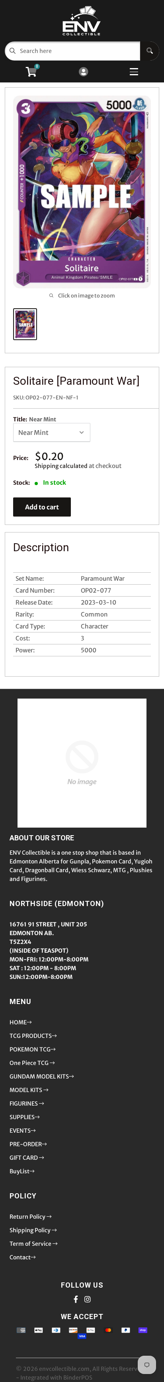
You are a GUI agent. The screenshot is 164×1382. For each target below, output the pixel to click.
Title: (34, 419)
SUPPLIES (22, 1117)
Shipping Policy (31, 1230)
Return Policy (28, 1216)
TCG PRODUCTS (31, 1035)
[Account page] (83, 72)
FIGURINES (24, 1103)
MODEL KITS (26, 1090)
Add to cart (42, 507)
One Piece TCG (30, 1063)
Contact (20, 1257)
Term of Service (31, 1243)
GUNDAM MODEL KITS (39, 1076)
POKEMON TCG (30, 1049)
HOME (18, 1022)
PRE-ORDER (26, 1144)
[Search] (149, 51)
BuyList (19, 1171)
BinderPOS (77, 1377)
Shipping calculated (61, 466)
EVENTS (20, 1130)
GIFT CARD (24, 1157)
